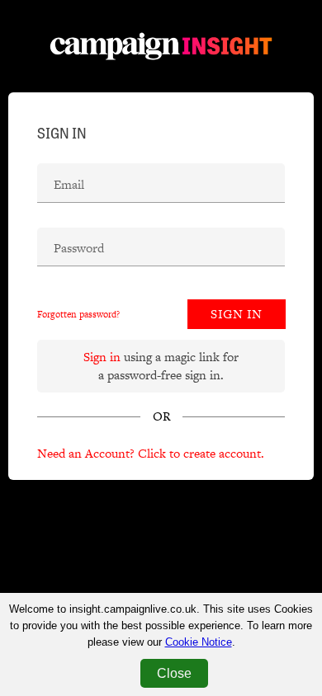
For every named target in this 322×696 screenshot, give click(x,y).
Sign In (237, 313)
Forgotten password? (78, 314)
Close (174, 673)
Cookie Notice (198, 642)
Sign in (102, 356)
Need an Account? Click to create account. (150, 453)
